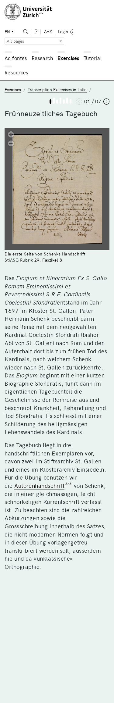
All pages (15, 41)
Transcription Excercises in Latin (57, 89)
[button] (11, 134)
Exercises (68, 58)
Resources (16, 72)
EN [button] (7, 31)
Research (42, 58)
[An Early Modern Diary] (50, 101)
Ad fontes (16, 58)
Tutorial (93, 58)
